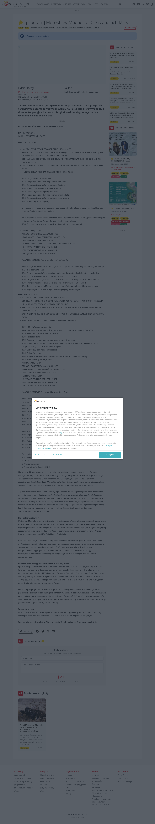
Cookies (49, 448)
